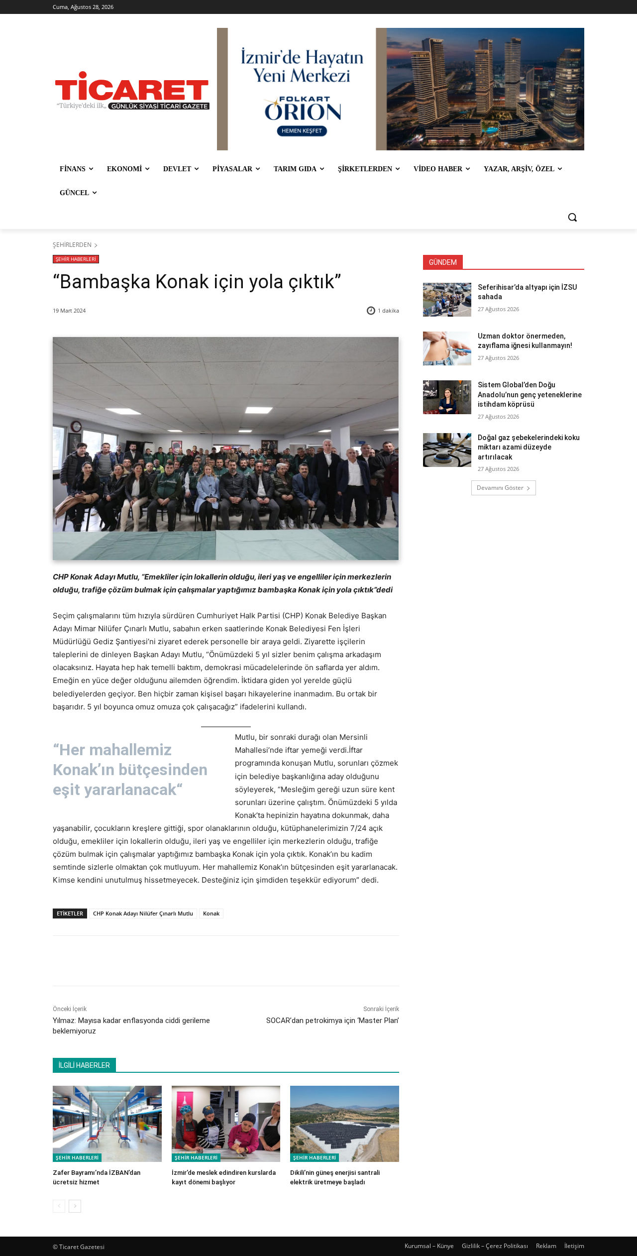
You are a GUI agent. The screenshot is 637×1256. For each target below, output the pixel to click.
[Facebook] (123, 961)
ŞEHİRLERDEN (72, 244)
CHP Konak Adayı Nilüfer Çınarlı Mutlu (143, 913)
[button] (572, 217)
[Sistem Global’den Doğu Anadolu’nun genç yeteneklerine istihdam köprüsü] (447, 397)
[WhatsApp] (192, 961)
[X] (146, 961)
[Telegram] (214, 961)
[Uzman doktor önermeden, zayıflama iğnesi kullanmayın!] (447, 348)
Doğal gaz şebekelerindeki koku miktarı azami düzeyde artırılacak (529, 447)
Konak (211, 913)
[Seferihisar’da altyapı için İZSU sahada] (447, 300)
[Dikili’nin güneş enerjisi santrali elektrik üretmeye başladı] (344, 1124)
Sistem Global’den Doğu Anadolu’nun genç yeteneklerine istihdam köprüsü (530, 394)
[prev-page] (59, 1206)
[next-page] (75, 1206)
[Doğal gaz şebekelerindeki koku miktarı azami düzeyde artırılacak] (447, 450)
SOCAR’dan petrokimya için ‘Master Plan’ (332, 1020)
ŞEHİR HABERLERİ (76, 258)
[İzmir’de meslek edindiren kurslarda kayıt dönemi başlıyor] (226, 1124)
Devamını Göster (500, 487)
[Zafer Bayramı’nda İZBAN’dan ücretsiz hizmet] (107, 1124)
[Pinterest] (169, 961)
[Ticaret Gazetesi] (132, 90)
